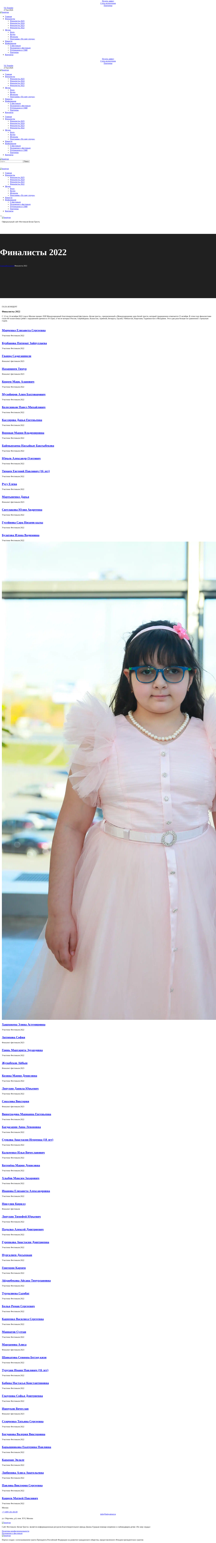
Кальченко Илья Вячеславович (23, 1152)
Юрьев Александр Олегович (21, 458)
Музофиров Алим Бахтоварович (24, 394)
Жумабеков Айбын (15, 1063)
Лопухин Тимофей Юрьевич (21, 1216)
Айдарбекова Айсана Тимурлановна (26, 1280)
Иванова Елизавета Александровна (26, 1191)
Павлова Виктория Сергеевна (22, 1485)
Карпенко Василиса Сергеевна (23, 1319)
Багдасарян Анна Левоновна (21, 1127)
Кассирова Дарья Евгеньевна (22, 420)
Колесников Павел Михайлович (24, 407)
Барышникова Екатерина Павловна (26, 1447)
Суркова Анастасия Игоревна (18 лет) (27, 1139)
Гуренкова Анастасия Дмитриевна (25, 1242)
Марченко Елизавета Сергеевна (24, 330)
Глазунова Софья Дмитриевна (22, 1395)
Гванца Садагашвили (16, 356)
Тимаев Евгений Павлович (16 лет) (26, 471)
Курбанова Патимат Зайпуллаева (24, 343)
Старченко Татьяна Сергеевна (23, 1421)
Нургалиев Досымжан (17, 1255)
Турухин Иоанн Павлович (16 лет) (25, 1370)
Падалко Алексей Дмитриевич (23, 1229)
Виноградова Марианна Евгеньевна (26, 1114)
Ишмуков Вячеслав (15, 1408)
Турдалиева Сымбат (15, 1293)
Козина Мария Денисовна (19, 1075)
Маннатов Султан (14, 1331)
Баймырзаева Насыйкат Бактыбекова (28, 445)
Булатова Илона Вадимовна (20, 535)
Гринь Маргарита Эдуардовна (22, 1050)
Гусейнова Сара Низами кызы (22, 522)
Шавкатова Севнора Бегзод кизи (24, 1357)
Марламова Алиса (14, 1344)
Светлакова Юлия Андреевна (22, 509)
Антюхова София (13, 1037)
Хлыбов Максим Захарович (20, 1178)
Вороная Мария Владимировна (23, 432)
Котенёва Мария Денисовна (21, 1165)
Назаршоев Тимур (14, 368)
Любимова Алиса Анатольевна (23, 1472)
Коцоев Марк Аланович (18, 381)
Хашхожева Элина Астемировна (23, 1024)
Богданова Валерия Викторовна (23, 1434)
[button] (108, 1)
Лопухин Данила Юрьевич (20, 1088)
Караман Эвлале (13, 1459)
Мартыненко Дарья (15, 496)
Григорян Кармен (14, 1267)
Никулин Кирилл (14, 1203)
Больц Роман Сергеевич (18, 1306)
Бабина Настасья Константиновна (25, 1383)
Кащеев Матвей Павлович (20, 1498)
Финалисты (10, 266)
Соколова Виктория (15, 1101)
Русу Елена (9, 484)
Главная (3, 266)
